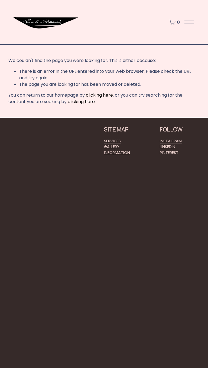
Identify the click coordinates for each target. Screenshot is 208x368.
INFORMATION (117, 152)
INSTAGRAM (171, 141)
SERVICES (112, 141)
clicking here (99, 95)
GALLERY (111, 146)
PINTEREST (169, 152)
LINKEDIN (167, 146)
